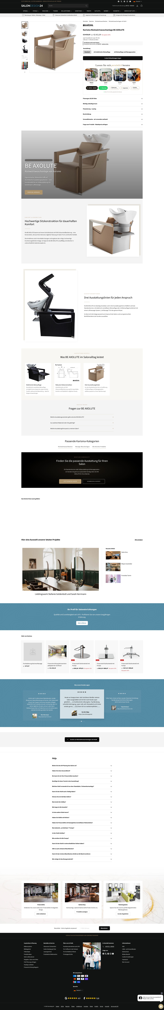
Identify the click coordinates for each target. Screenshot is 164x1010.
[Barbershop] (82, 892)
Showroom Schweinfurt (50, 946)
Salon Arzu (124, 552)
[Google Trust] (72, 998)
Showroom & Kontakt (93, 481)
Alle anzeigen (139, 540)
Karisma (29, 636)
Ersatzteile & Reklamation (50, 954)
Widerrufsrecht (126, 954)
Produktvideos (28, 954)
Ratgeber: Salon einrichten (31, 959)
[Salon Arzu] (113, 555)
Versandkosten (89, 38)
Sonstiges (78, 11)
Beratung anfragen (34, 192)
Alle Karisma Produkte (99, 447)
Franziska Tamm (126, 576)
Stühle (35, 11)
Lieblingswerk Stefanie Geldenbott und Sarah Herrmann (60, 594)
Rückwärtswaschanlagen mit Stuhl (117, 21)
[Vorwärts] (24, 71)
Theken (55, 11)
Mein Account (125, 962)
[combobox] (68, 6)
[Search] (86, 6)
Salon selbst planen (29, 957)
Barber (106, 11)
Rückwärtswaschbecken (101, 21)
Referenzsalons (28, 946)
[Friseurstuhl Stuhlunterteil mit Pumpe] (82, 655)
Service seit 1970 (129, 11)
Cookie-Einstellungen (128, 957)
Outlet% (97, 11)
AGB (123, 946)
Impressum (125, 959)
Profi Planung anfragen (30, 962)
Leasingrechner (48, 952)
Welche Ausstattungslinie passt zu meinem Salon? (64, 429)
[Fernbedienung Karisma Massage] (32, 654)
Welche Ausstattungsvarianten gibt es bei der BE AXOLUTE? (67, 417)
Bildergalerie (27, 949)
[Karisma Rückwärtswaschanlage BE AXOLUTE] (30, 518)
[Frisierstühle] (41, 892)
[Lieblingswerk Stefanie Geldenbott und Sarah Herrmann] (60, 569)
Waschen (45, 11)
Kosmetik (116, 11)
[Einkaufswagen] (141, 5)
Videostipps (27, 952)
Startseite (85, 21)
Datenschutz (125, 952)
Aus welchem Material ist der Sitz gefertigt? (62, 423)
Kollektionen (65, 11)
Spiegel (25, 11)
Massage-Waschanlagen (82, 447)
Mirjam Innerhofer (126, 564)
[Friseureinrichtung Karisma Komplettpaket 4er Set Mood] (57, 655)
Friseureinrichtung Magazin (31, 967)
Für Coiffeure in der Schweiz (70, 949)
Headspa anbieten (29, 965)
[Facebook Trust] (91, 998)
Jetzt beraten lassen (70, 481)
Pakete (89, 11)
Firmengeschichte (68, 954)
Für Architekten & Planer (69, 952)
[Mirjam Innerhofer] (113, 567)
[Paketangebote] (123, 892)
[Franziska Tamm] (113, 579)
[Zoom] (55, 47)
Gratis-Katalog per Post (50, 949)
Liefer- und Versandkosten (129, 949)
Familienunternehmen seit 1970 (71, 946)
